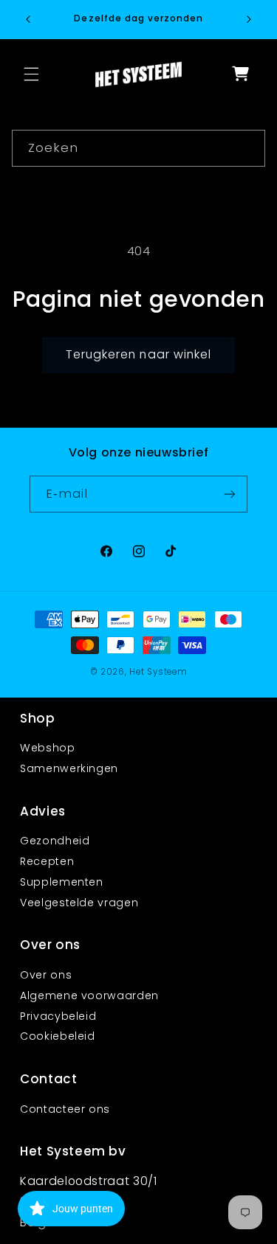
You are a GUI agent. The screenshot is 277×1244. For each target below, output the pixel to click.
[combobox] (139, 148)
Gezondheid (54, 840)
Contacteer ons (65, 1109)
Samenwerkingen (69, 768)
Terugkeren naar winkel (138, 354)
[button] (31, 74)
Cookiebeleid (57, 1036)
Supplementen (61, 882)
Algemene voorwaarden (89, 995)
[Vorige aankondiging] (28, 19)
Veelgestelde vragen (79, 902)
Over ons (46, 974)
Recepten (47, 861)
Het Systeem (158, 672)
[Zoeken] (247, 147)
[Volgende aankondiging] (249, 19)
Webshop (47, 747)
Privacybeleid (58, 1016)
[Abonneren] (230, 494)
